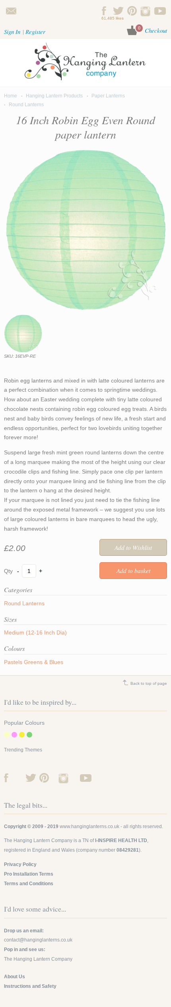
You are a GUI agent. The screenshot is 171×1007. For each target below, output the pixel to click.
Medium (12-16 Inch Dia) (35, 632)
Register (35, 32)
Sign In (12, 32)
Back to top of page (148, 683)
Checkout (156, 30)
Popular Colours (24, 723)
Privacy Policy (20, 864)
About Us (14, 976)
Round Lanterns (26, 104)
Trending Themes (23, 750)
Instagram (146, 11)
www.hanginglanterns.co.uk (89, 826)
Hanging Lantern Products (54, 96)
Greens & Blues (43, 662)
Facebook (104, 11)
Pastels (13, 662)
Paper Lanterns (108, 96)
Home (10, 96)
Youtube (160, 11)
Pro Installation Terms (28, 874)
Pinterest (132, 11)
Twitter (118, 11)
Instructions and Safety (30, 986)
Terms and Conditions (28, 883)
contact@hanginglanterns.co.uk (11, 11)
